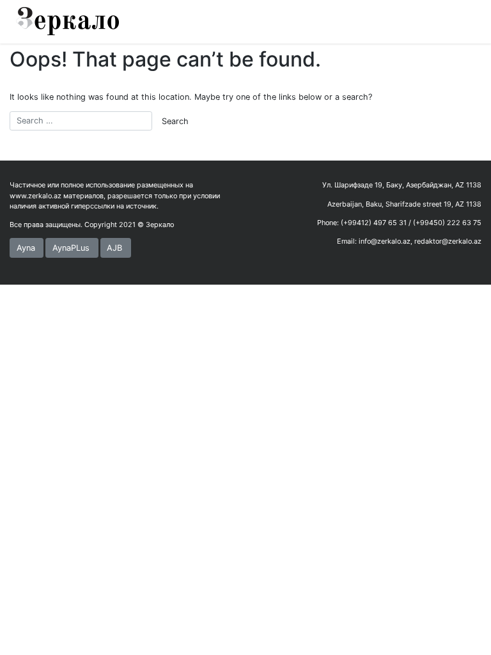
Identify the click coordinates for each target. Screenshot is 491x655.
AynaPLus (71, 248)
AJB (114, 248)
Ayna (26, 248)
